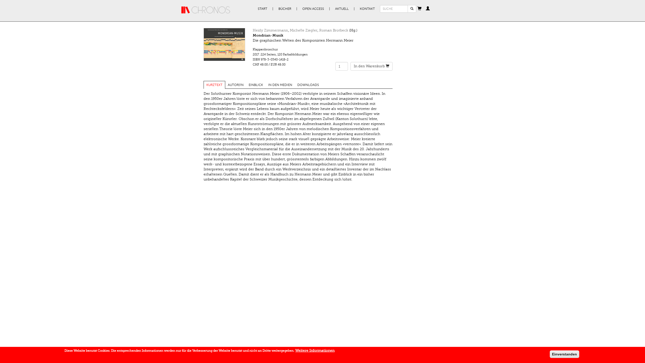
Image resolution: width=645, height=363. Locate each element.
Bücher (284, 9)
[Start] (206, 10)
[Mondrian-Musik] (224, 44)
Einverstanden (564, 354)
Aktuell (342, 9)
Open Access (313, 9)
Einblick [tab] (256, 85)
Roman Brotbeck (333, 30)
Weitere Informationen (315, 350)
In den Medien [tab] (280, 85)
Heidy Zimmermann (270, 30)
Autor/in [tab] (236, 85)
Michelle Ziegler (303, 30)
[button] (419, 9)
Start (262, 9)
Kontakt (367, 9)
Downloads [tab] (308, 85)
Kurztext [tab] (214, 85)
